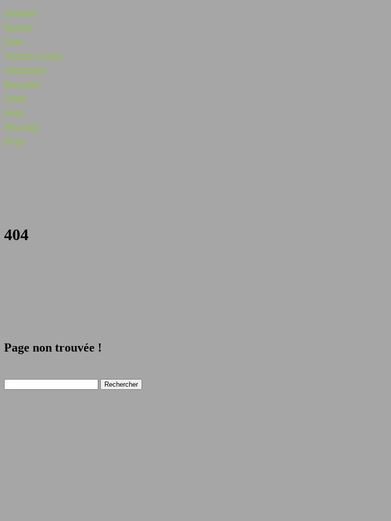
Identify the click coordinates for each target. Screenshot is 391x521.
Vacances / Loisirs (33, 55)
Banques (18, 26)
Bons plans (22, 83)
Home (14, 112)
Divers (14, 140)
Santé (13, 41)
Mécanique (22, 126)
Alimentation (25, 69)
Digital (15, 98)
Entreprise (20, 12)
